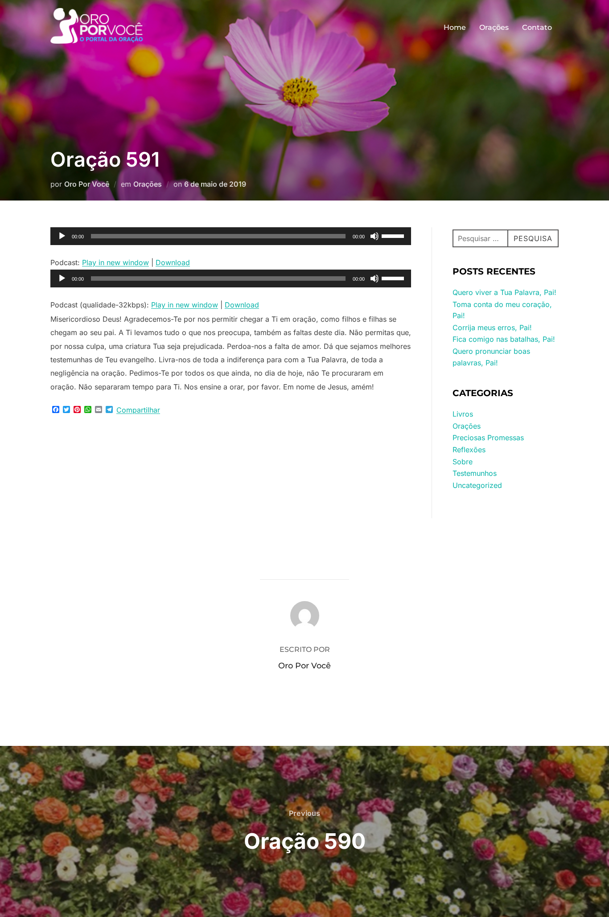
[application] (230, 236)
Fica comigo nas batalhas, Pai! (504, 339)
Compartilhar (138, 409)
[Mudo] (374, 236)
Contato (537, 27)
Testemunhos (475, 473)
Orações (494, 27)
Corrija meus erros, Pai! (492, 327)
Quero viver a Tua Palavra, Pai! (504, 292)
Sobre (463, 461)
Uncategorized (477, 485)
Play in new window (115, 262)
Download (173, 262)
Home (455, 27)
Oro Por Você (86, 184)
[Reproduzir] (62, 236)
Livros (463, 413)
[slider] (394, 235)
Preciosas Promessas (488, 437)
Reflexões (469, 449)
